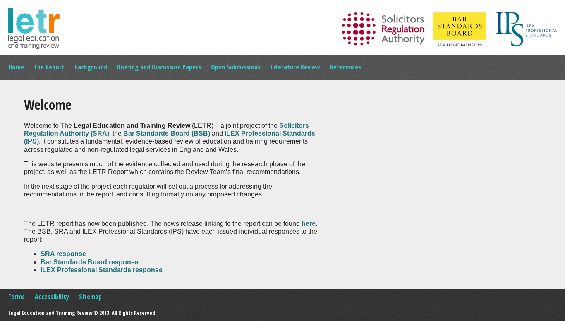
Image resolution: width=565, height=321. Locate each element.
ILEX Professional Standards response (102, 269)
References (345, 67)
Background (90, 67)
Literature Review (295, 67)
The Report (49, 67)
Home (16, 67)
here (309, 223)
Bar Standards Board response (90, 262)
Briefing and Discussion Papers (159, 67)
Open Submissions (236, 67)
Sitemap (90, 296)
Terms (16, 296)
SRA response (63, 253)
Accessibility (52, 296)
